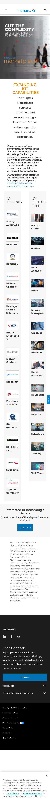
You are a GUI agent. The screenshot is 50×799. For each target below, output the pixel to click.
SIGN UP (25, 677)
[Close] (47, 776)
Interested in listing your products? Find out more (20, 184)
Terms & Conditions (10, 713)
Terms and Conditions (32, 793)
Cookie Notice (8, 728)
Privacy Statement (10, 718)
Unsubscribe (8, 733)
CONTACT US (25, 527)
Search (45, 10)
